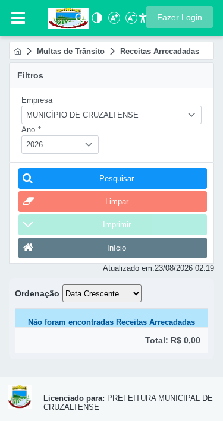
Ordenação (37, 293)
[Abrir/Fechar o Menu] (18, 18)
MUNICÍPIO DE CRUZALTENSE (82, 114)
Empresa (36, 100)
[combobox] (111, 115)
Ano (31, 129)
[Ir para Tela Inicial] (62, 16)
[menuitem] (17, 51)
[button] (179, 17)
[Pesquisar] (80, 21)
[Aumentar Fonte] (113, 21)
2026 (34, 144)
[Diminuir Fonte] (130, 21)
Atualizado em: (129, 268)
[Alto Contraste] (96, 21)
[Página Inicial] (17, 51)
